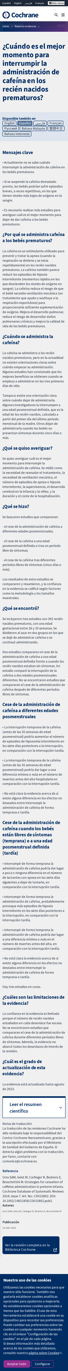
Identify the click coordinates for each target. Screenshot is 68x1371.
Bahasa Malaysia (33, 128)
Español (6, 3)
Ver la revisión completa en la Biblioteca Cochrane (27, 1247)
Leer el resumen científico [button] (26, 1107)
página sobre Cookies (43, 1353)
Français (39, 3)
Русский (10, 128)
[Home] (20, 15)
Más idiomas (58, 3)
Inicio (5, 26)
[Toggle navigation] (63, 14)
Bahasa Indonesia (17, 134)
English (17, 3)
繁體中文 (56, 128)
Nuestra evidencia (25, 26)
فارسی (28, 3)
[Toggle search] (56, 14)
